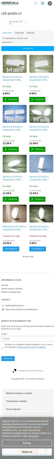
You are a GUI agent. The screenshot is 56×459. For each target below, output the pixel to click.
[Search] (35, 3)
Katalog (4, 285)
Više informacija (30, 436)
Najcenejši (19, 33)
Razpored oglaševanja (11, 292)
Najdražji (30, 33)
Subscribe (8, 358)
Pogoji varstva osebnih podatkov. (32, 347)
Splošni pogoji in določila (11, 288)
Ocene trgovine (13, 409)
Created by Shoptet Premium (30, 370)
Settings (27, 443)
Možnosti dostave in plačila (19, 393)
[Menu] (50, 3)
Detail (11, 249)
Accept (27, 452)
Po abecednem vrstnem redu (15, 38)
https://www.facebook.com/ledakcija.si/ (21, 309)
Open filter (28, 48)
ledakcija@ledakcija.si (14, 305)
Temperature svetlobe (16, 401)
